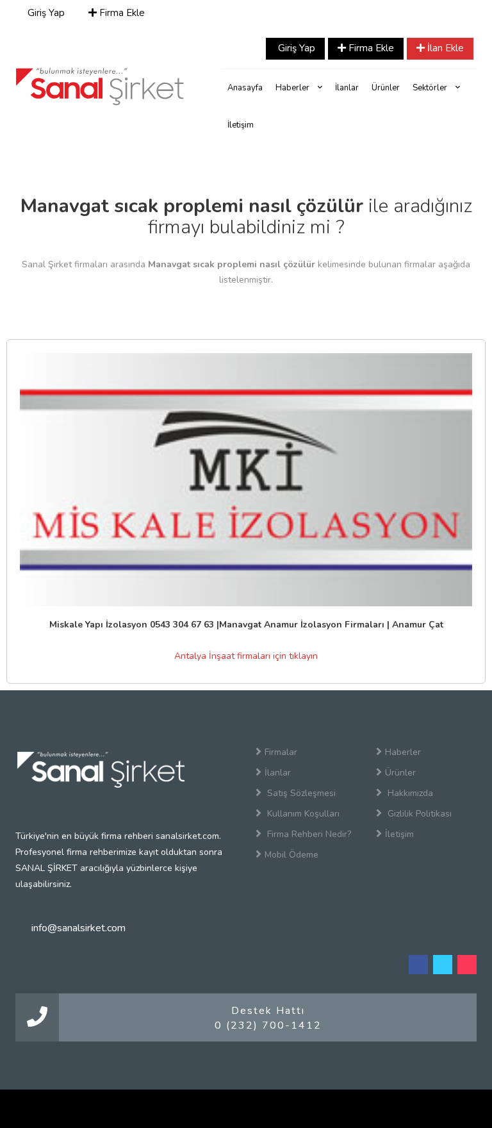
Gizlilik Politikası (418, 814)
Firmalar (281, 752)
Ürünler (386, 88)
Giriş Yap (45, 12)
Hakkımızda (409, 793)
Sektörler (431, 88)
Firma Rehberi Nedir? (308, 834)
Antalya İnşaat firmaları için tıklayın (246, 656)
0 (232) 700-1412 (268, 1025)
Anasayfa (245, 88)
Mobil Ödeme (291, 855)
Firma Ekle (121, 12)
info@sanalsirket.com (78, 928)
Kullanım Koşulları (302, 814)
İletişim (240, 125)
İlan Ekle (444, 48)
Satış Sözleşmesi (300, 793)
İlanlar (347, 88)
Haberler (293, 88)
